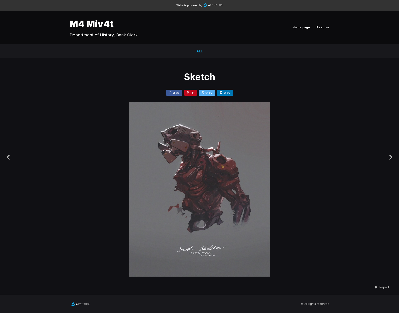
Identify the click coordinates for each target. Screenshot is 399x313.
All (199, 51)
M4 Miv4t (92, 23)
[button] (382, 287)
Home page (301, 27)
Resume (322, 27)
